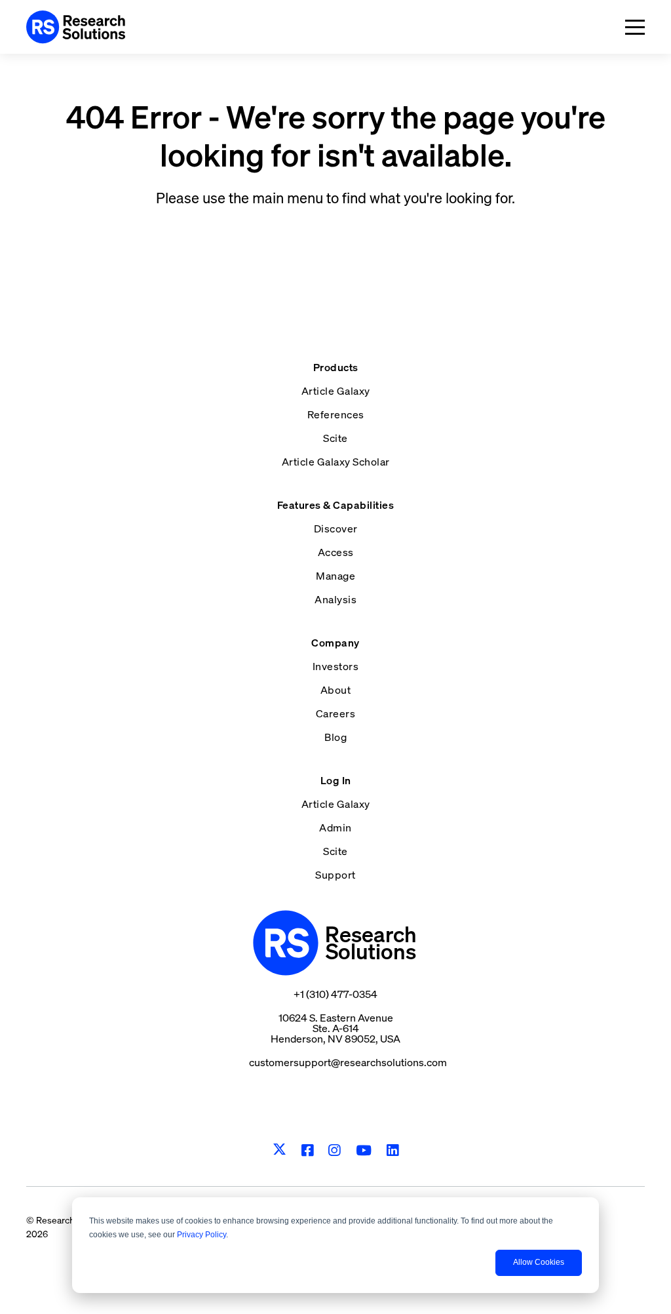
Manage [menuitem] (335, 575)
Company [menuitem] (335, 642)
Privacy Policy (201, 1234)
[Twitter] (279, 1150)
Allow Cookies (538, 1262)
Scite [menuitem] (335, 438)
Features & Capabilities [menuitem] (335, 505)
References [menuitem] (335, 414)
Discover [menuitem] (336, 528)
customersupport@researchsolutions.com (348, 1062)
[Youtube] (364, 1150)
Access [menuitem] (336, 552)
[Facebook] (307, 1150)
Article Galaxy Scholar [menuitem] (336, 461)
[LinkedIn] (393, 1150)
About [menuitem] (335, 690)
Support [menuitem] (335, 874)
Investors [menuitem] (336, 666)
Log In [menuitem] (335, 780)
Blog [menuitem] (335, 737)
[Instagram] (334, 1150)
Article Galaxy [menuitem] (335, 391)
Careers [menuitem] (336, 713)
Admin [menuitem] (335, 827)
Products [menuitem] (335, 367)
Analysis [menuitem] (335, 599)
